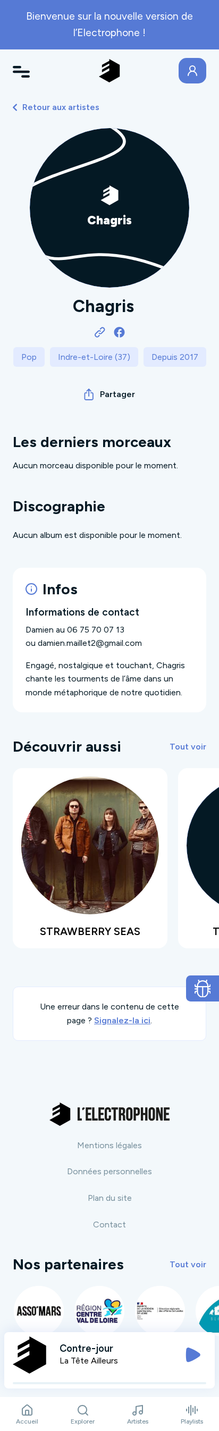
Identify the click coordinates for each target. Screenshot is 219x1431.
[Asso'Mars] (39, 1311)
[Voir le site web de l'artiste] (100, 332)
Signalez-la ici (122, 1020)
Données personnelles (109, 1171)
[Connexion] (192, 70)
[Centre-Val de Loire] (99, 1311)
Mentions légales (109, 1145)
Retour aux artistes (60, 107)
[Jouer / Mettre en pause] (193, 1355)
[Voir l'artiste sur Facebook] (119, 332)
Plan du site (110, 1198)
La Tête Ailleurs (89, 1361)
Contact (109, 1224)
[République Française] (160, 1311)
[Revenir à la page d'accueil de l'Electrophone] (109, 70)
